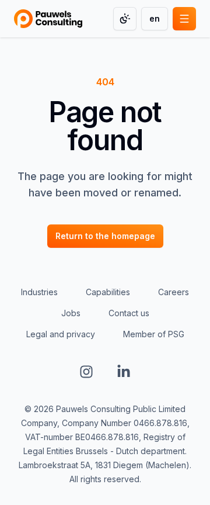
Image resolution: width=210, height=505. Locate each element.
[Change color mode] (124, 18)
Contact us (128, 313)
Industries (39, 292)
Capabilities (108, 292)
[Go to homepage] (48, 18)
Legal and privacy (60, 334)
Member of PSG (153, 334)
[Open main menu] (184, 18)
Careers (173, 292)
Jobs (70, 313)
